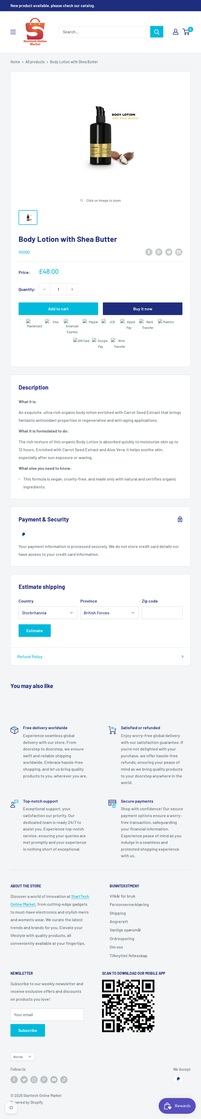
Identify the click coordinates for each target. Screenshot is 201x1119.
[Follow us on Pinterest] (44, 1079)
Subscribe (27, 1030)
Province (88, 600)
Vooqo (24, 252)
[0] (186, 32)
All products (35, 62)
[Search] (156, 32)
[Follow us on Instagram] (34, 1079)
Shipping (118, 912)
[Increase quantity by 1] (72, 289)
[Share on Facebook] (149, 252)
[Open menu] (13, 32)
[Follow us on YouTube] (54, 1079)
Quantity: (27, 289)
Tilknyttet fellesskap (128, 955)
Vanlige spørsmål (125, 929)
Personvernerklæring (129, 904)
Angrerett (119, 921)
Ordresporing (122, 938)
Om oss (116, 946)
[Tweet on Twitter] (168, 252)
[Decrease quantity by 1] (44, 289)
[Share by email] (178, 252)
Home (15, 62)
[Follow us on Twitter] (24, 1079)
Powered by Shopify (26, 1102)
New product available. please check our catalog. (52, 5)
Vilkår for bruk (122, 895)
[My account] (175, 32)
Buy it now (142, 308)
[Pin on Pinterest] (159, 252)
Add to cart (58, 308)
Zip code (150, 600)
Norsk (18, 1056)
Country (26, 600)
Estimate (34, 630)
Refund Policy (30, 656)
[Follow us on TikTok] (64, 1079)
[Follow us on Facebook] (14, 1079)
